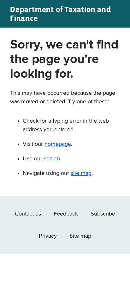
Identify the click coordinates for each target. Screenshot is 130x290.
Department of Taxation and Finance (60, 13)
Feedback (66, 214)
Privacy (48, 236)
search (52, 159)
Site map (80, 236)
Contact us (28, 214)
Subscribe (103, 214)
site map (81, 173)
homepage (57, 144)
